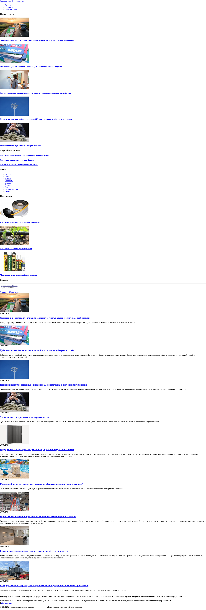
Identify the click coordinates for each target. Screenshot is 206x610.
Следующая (7, 603)
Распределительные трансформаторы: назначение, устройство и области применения (44, 585)
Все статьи (9, 7)
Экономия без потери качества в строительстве (20, 146)
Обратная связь (11, 9)
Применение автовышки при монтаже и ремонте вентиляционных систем (38, 516)
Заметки (8, 179)
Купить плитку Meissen (8, 287)
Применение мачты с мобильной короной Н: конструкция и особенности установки (36, 119)
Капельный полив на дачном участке (16, 249)
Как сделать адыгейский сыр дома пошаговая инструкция (25, 155)
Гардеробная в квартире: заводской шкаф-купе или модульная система (37, 449)
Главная (8, 5)
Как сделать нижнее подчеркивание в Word (19, 165)
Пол (6, 187)
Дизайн (8, 183)
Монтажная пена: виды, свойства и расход (18, 275)
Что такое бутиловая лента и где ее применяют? (20, 222)
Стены (7, 191)
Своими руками (11, 189)
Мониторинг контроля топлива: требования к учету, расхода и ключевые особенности (37, 40)
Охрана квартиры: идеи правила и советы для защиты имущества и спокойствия (35, 93)
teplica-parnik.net (40, 607)
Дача (7, 176)
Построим (9, 181)
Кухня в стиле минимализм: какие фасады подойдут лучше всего (34, 551)
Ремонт (8, 185)
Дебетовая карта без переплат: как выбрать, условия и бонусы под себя (31, 67)
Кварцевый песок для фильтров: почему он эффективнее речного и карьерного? (41, 484)
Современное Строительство (12, 1)
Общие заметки (14, 292)
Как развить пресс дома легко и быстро (17, 160)
